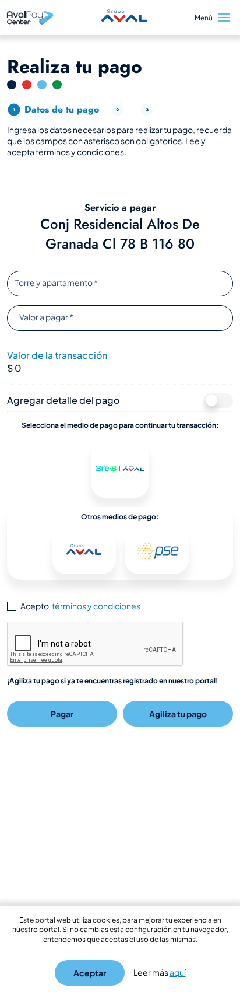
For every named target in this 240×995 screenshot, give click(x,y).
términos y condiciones (96, 606)
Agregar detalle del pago (63, 400)
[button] (120, 468)
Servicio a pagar (120, 207)
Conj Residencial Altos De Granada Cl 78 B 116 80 (120, 233)
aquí (178, 972)
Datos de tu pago (61, 109)
